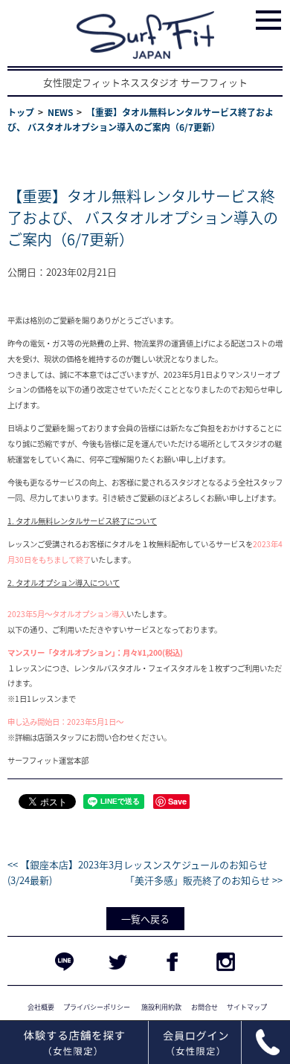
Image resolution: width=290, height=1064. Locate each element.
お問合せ (204, 1007)
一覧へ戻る (145, 919)
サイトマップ (247, 1007)
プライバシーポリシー (96, 1007)
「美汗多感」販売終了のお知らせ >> (204, 880)
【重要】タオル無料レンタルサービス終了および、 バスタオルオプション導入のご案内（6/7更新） (142, 217)
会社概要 (41, 1007)
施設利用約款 (161, 1007)
